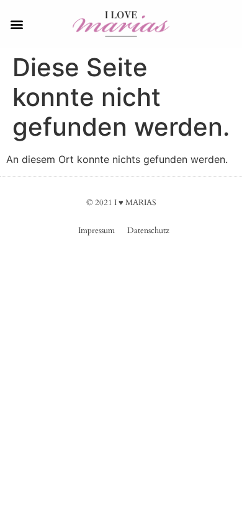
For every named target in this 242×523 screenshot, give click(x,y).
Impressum (96, 230)
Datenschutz (148, 230)
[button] (16, 24)
